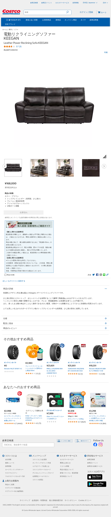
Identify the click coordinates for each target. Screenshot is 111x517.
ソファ (16, 29)
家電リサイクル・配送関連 (69, 473)
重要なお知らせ (65, 463)
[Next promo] (104, 166)
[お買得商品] (51, 20)
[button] (68, 12)
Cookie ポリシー (84, 500)
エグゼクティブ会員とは (41, 466)
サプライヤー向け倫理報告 (14, 491)
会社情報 (8, 459)
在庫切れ (24, 212)
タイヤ (83, 20)
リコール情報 (64, 466)
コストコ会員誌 (38, 480)
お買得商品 (46, 20)
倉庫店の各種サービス (94, 466)
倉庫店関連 (94, 20)
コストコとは (11, 455)
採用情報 (8, 466)
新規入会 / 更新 (32, 20)
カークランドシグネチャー (14, 470)
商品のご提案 (9, 484)
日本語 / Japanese (89, 3)
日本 (104, 3)
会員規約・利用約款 (39, 500)
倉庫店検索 (8, 440)
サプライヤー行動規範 (12, 488)
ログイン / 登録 (86, 12)
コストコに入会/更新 (40, 459)
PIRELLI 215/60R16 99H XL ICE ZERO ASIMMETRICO (55, 371)
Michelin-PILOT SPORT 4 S (13, 369)
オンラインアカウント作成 (42, 463)
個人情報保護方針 (56, 500)
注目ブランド (10, 24)
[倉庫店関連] (98, 20)
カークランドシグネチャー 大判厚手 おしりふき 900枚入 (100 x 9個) (97, 418)
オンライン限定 (71, 20)
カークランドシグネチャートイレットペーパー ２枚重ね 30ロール (12, 418)
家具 (10, 29)
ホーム (4, 29)
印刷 (106, 52)
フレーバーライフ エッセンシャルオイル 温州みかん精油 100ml (33, 368)
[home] (11, 12)
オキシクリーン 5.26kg (75, 419)
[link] (93, 274)
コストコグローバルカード (42, 470)
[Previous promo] (5, 166)
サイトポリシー (71, 500)
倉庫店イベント (92, 463)
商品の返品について (67, 470)
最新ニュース (9, 463)
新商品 (58, 20)
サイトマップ (25, 500)
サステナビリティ (11, 473)
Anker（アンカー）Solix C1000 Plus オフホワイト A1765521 (33, 418)
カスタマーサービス (68, 455)
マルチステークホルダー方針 (15, 476)
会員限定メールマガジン (41, 476)
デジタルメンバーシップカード (43, 473)
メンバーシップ (39, 455)
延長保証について (66, 476)
